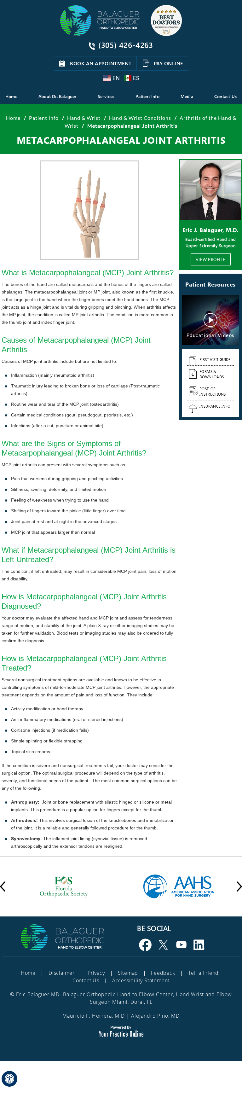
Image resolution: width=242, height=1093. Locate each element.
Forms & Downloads (211, 374)
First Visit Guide (215, 359)
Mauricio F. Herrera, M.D (93, 1015)
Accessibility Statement (141, 980)
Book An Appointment (101, 63)
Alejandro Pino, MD (155, 1015)
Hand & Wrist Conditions (140, 118)
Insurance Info (215, 406)
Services (106, 96)
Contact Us (225, 96)
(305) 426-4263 (125, 45)
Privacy (96, 972)
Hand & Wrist (84, 118)
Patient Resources (210, 284)
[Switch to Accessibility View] (9, 1079)
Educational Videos (211, 335)
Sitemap (128, 972)
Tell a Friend (203, 972)
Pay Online (168, 63)
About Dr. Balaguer (57, 96)
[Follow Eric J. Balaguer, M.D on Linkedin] (199, 944)
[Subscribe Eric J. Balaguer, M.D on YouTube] (181, 944)
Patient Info (147, 96)
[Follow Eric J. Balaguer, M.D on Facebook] (146, 944)
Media (187, 96)
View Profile (211, 259)
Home (11, 96)
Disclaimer (62, 972)
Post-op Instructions (212, 391)
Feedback (163, 972)
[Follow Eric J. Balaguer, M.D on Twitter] (163, 944)
